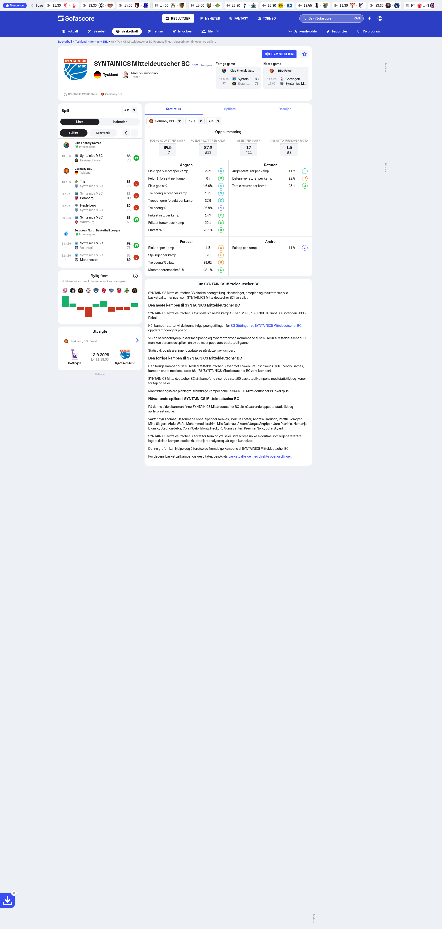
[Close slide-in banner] (14, 893)
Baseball (100, 31)
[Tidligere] (32, 5)
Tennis (158, 31)
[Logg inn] (380, 18)
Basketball (130, 31)
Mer (207, 31)
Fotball (72, 31)
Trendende (17, 5)
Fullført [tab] (74, 132)
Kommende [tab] (103, 132)
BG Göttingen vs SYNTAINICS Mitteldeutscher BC (266, 325)
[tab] (174, 109)
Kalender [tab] (120, 122)
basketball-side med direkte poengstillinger (260, 456)
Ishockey (185, 31)
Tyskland (81, 41)
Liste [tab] (80, 122)
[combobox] (130, 110)
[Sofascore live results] (76, 18)
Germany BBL (99, 41)
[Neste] (437, 5)
